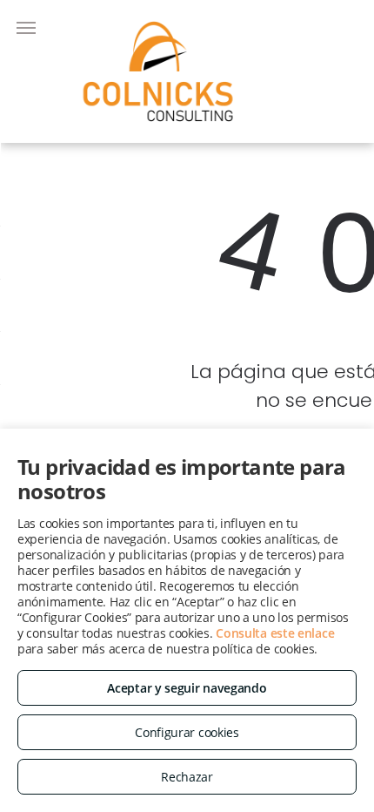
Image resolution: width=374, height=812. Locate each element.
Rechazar (187, 776)
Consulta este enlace (275, 633)
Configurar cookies (187, 732)
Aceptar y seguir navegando (186, 688)
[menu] (26, 27)
